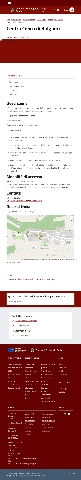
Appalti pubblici (46, 398)
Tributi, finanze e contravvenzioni (47, 373)
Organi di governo (14, 364)
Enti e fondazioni (14, 374)
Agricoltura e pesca (48, 401)
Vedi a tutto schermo (14, 262)
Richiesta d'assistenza (29, 432)
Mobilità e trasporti (31, 381)
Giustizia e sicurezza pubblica (48, 366)
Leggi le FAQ (29, 414)
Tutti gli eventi (63, 392)
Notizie (61, 364)
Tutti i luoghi (41, 19)
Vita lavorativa (30, 378)
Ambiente (44, 384)
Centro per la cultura (55, 19)
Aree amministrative (15, 367)
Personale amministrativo (13, 383)
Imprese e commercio (45, 390)
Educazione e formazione (29, 366)
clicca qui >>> (31, 181)
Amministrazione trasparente (48, 416)
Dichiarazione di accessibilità (47, 429)
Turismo (27, 398)
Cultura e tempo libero (47, 379)
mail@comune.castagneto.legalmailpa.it (22, 458)
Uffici (10, 371)
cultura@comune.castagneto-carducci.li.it (26, 200)
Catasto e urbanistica (29, 386)
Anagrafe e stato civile (31, 393)
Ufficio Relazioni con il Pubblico (15, 443)
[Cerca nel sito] (71, 9)
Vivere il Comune (29, 19)
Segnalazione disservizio (29, 426)
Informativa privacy (48, 420)
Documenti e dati (14, 388)
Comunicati (62, 367)
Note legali (45, 424)
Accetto (72, 473)
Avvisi (61, 371)
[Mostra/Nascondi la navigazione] (2, 9)
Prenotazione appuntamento (30, 419)
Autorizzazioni (46, 394)
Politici (10, 378)
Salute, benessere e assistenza (32, 373)
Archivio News (64, 374)
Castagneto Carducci (14, 19)
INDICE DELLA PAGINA (15, 76)
